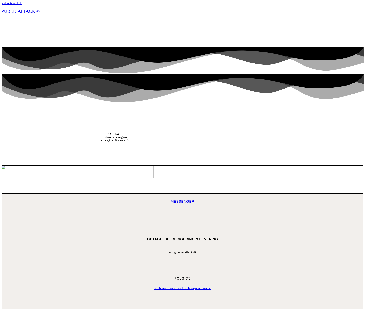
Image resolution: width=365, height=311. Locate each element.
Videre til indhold (12, 3)
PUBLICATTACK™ (21, 11)
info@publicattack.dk (182, 252)
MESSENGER (182, 201)
